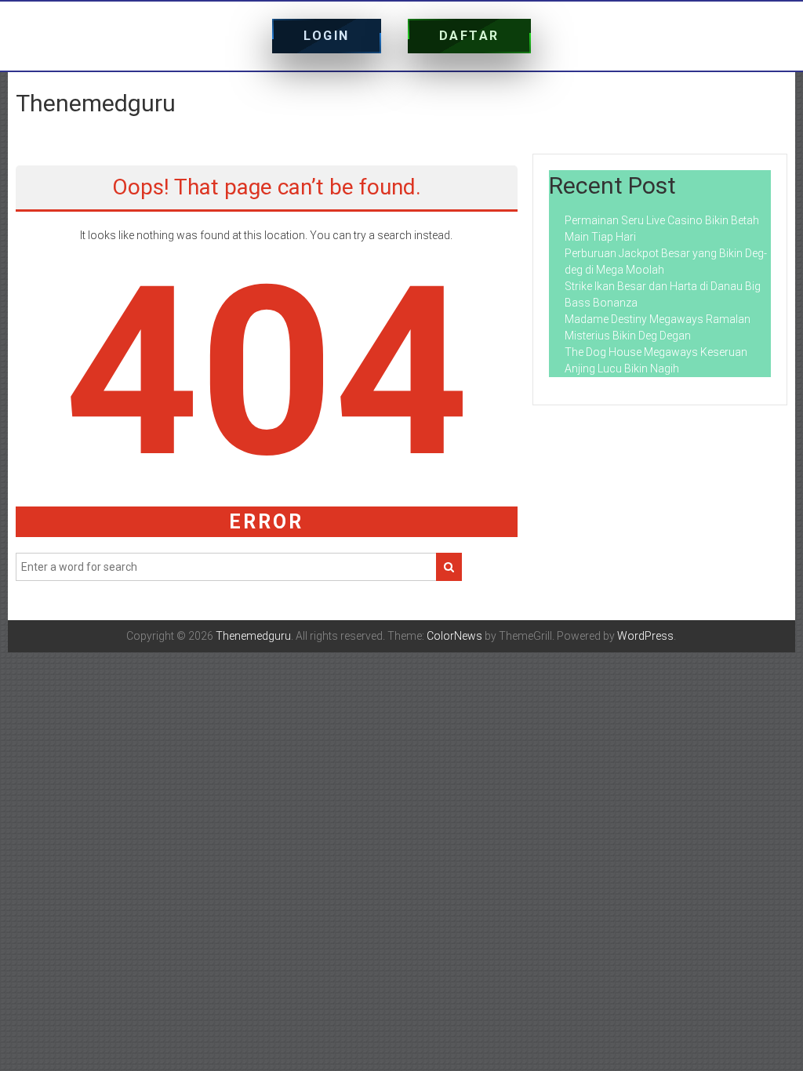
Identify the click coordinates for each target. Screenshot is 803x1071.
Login (326, 35)
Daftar (469, 35)
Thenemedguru (96, 103)
